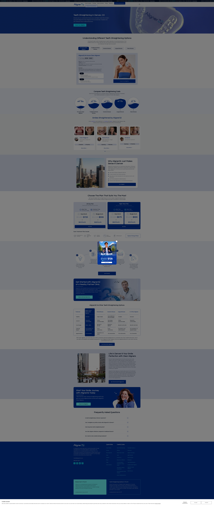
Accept (195, 502)
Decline (206, 502)
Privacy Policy (158, 503)
